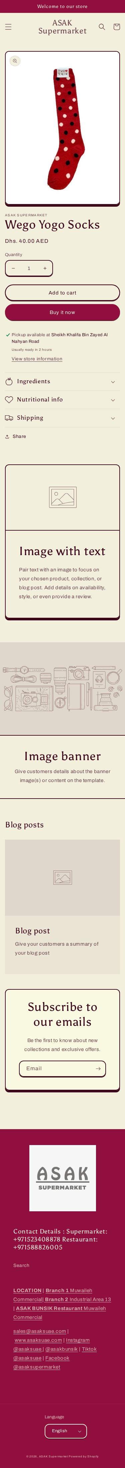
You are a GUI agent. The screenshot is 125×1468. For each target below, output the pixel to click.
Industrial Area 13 (77, 1299)
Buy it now (62, 312)
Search (21, 1265)
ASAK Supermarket (53, 1456)
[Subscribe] (98, 1069)
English (59, 1431)
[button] (8, 27)
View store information (37, 358)
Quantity (13, 254)
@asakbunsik (61, 1349)
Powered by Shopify (84, 1456)
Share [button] (19, 436)
